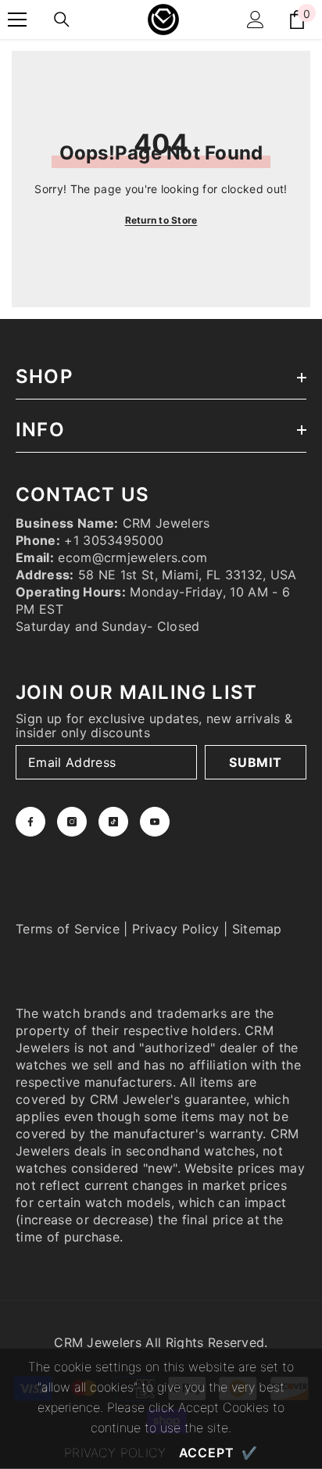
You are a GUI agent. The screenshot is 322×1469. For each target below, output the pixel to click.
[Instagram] (72, 822)
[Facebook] (30, 822)
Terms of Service (68, 929)
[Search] (61, 19)
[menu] (17, 19)
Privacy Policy (175, 929)
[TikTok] (113, 822)
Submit (255, 762)
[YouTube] (155, 822)
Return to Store (161, 220)
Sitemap (257, 929)
